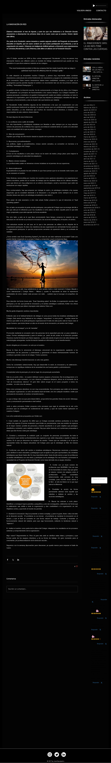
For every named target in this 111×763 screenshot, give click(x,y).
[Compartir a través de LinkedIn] (18, 560)
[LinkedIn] (63, 520)
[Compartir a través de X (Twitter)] (13, 560)
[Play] (94, 6)
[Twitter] (56, 520)
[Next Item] (104, 33)
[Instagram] (49, 520)
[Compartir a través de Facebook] (8, 560)
